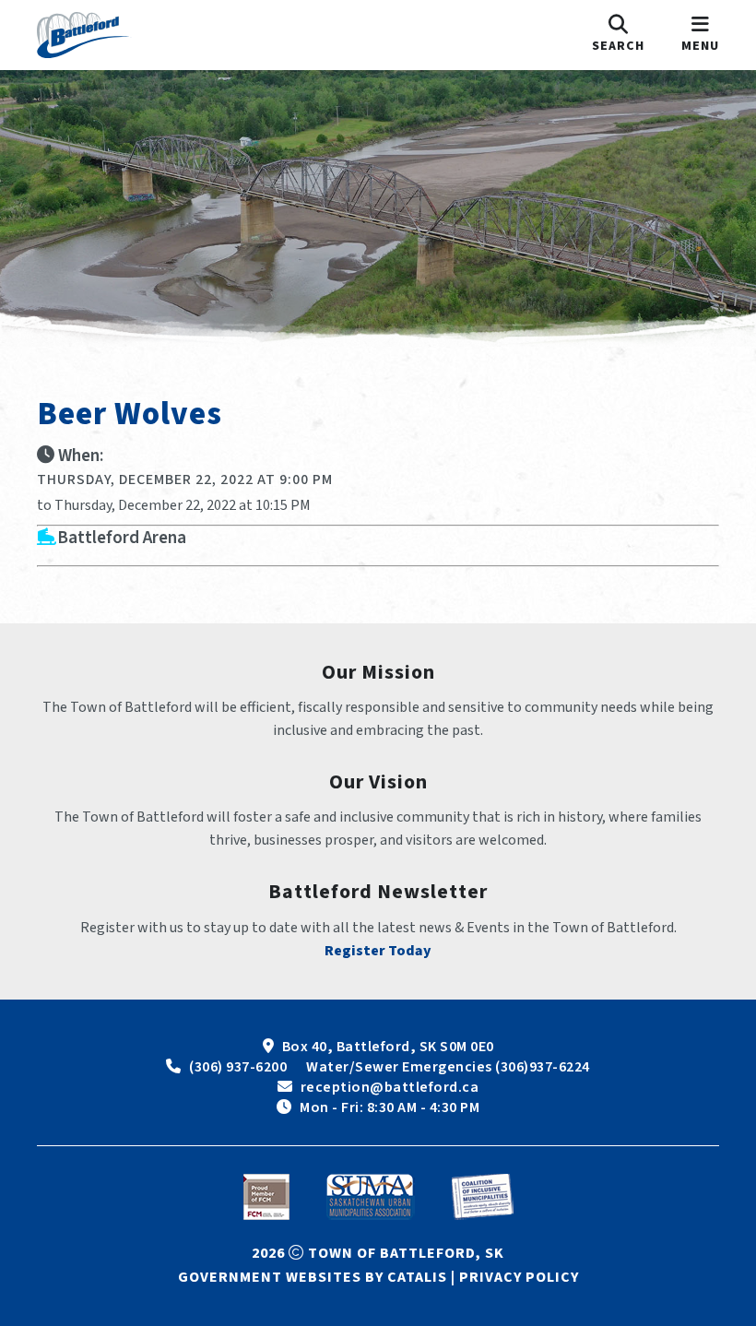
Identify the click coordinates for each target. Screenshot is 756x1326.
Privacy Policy (519, 1277)
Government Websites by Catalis (312, 1277)
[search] (618, 35)
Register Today (378, 951)
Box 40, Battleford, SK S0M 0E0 (388, 1046)
